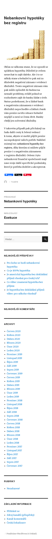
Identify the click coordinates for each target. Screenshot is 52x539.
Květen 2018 (13, 427)
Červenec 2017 (14, 465)
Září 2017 (12, 458)
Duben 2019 (13, 385)
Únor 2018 (12, 439)
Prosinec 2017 (14, 446)
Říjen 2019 (12, 362)
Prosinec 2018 (14, 400)
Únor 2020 (13, 346)
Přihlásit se (13, 511)
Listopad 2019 (14, 358)
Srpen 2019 (13, 369)
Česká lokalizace (16, 522)
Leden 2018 (13, 442)
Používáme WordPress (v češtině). (22, 534)
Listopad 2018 (14, 404)
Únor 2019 (12, 392)
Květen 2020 (13, 335)
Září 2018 (12, 412)
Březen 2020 (14, 342)
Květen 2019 (13, 381)
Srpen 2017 (13, 462)
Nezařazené (13, 488)
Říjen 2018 (12, 408)
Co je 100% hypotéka (18, 270)
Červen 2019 (13, 377)
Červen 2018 (13, 423)
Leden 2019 (13, 396)
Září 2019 (12, 365)
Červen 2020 (14, 331)
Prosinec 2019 (14, 354)
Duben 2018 (13, 431)
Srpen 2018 (13, 415)
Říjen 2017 (12, 454)
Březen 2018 (13, 435)
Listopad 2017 (14, 450)
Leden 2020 (13, 350)
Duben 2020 (13, 339)
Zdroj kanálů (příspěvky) (20, 515)
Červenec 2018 (15, 419)
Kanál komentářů (16, 518)
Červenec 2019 (14, 373)
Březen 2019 (13, 389)
